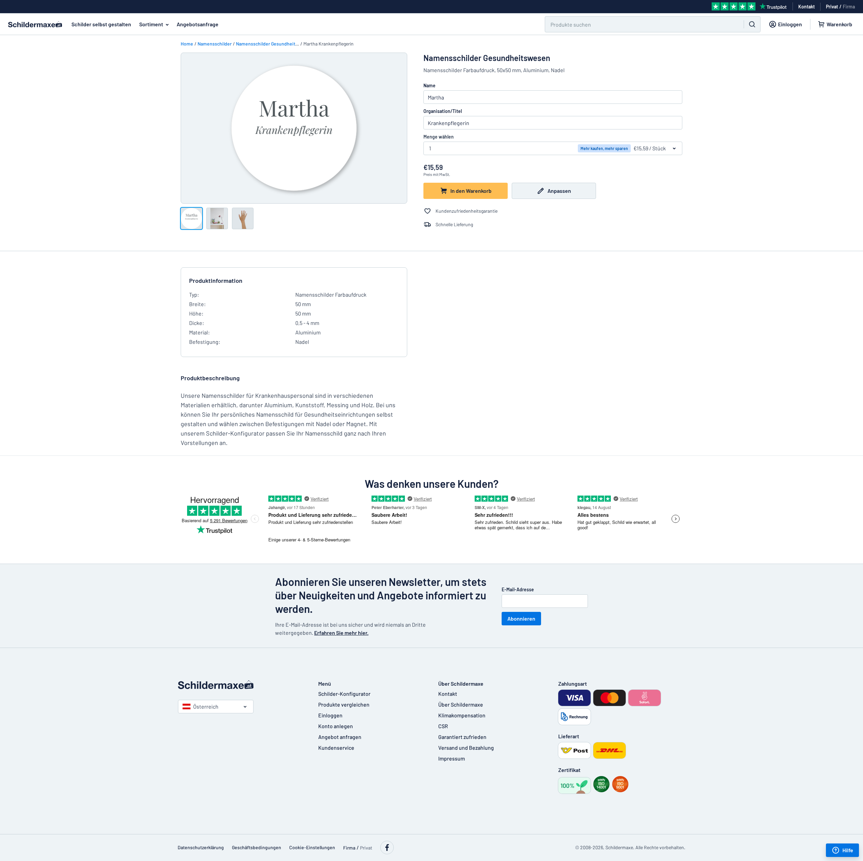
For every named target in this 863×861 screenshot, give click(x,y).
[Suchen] (752, 24)
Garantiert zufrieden (462, 737)
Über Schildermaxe (460, 704)
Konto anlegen (335, 726)
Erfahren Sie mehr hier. (341, 632)
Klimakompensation (461, 715)
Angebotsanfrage (197, 24)
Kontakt (447, 693)
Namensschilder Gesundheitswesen (273, 44)
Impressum (451, 758)
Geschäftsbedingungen (256, 847)
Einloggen (330, 715)
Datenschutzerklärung (201, 847)
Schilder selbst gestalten (101, 24)
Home (187, 44)
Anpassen (559, 190)
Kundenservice (336, 747)
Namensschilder (215, 44)
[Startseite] (241, 684)
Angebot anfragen (339, 737)
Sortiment (151, 24)
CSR (443, 726)
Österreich (205, 706)
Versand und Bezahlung (466, 747)
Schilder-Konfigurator (344, 693)
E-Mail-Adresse (518, 589)
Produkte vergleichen (343, 704)
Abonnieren (521, 618)
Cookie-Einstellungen (312, 847)
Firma (849, 6)
